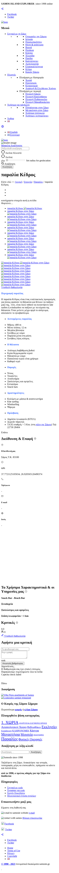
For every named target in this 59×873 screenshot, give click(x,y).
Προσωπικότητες (33, 42)
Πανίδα (29, 58)
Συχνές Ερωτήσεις (16, 793)
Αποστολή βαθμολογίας (12, 663)
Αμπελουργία (32, 64)
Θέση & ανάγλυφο (34, 44)
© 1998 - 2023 (8, 864)
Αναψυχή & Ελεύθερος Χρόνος (40, 88)
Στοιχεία (28, 182)
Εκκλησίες (49, 727)
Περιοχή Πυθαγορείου (36, 99)
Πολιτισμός (31, 83)
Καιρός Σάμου (32, 72)
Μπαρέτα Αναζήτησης (11, 145)
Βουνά (28, 47)
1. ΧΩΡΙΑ (9, 722)
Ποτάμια (29, 50)
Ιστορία (29, 39)
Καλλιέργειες (31, 61)
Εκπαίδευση (6, 731)
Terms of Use (13, 850)
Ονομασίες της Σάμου (36, 36)
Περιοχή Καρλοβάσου (36, 96)
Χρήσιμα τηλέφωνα (34, 113)
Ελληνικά (15, 135)
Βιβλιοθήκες (34, 727)
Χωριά (28, 80)
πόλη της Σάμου (43, 424)
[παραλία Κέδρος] (10, 262)
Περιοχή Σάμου (33, 94)
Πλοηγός (11, 74)
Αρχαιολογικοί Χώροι (14, 727)
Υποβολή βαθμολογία (11, 287)
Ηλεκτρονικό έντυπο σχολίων (21, 796)
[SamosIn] (4, 22)
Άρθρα (10, 118)
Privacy (11, 853)
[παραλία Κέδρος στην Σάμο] (34, 262)
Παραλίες (38, 182)
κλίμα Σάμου (31, 709)
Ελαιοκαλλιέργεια (34, 66)
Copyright (12, 856)
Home (10, 848)
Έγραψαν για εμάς (16, 790)
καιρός (18, 709)
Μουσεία (27, 734)
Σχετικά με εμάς (15, 787)
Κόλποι (29, 53)
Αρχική (18, 182)
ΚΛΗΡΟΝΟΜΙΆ (20, 730)
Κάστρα (34, 730)
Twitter (8, 829)
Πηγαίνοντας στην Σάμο (37, 107)
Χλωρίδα (29, 55)
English (14, 132)
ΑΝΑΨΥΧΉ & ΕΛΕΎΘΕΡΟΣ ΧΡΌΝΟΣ (33, 723)
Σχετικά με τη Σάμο (16, 33)
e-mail (32, 813)
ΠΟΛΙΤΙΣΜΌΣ (38, 735)
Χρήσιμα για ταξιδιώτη (18, 105)
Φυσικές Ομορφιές (30, 739)
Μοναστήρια (10, 734)
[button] (2, 127)
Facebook (9, 823)
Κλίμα (28, 69)
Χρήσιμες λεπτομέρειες (36, 115)
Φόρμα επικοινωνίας (32, 818)
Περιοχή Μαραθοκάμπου (37, 102)
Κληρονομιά (31, 85)
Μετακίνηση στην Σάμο (36, 110)
